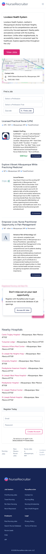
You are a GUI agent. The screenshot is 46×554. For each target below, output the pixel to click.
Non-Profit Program (32, 509)
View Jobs (11, 52)
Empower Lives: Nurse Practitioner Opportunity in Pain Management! (19, 223)
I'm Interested (36, 156)
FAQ (6, 535)
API (5, 540)
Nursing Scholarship (32, 504)
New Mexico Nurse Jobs (15, 452)
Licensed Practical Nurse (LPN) (17, 121)
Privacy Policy (29, 440)
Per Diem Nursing (10, 504)
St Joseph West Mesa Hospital (14, 375)
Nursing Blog (29, 499)
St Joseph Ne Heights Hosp (13, 354)
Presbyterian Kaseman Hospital (14, 368)
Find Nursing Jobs (10, 495)
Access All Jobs (23, 310)
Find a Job (27, 111)
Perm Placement (10, 509)
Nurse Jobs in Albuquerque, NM (29, 452)
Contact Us (29, 495)
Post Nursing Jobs (10, 521)
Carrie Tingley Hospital (11, 335)
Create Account (33, 432)
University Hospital (9, 361)
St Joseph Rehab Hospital (12, 397)
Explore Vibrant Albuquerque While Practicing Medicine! (19, 166)
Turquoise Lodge (8, 342)
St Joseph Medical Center (12, 390)
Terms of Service (18, 440)
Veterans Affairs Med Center (13, 346)
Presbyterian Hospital (10, 383)
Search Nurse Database (12, 526)
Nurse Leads (8, 530)
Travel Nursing (9, 499)
